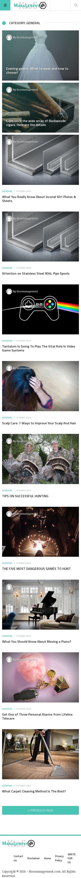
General (7, 191)
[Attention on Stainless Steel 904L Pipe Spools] (40, 236)
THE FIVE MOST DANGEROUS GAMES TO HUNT (36, 568)
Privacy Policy (59, 858)
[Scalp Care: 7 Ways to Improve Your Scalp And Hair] (40, 386)
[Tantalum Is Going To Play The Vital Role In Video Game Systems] (40, 309)
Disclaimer (33, 858)
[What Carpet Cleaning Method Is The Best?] (40, 754)
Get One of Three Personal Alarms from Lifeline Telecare (37, 716)
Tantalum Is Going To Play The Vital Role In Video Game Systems (38, 348)
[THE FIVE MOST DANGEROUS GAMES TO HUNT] (40, 532)
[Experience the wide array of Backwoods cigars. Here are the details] (40, 108)
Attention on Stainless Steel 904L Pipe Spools (36, 273)
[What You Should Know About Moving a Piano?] (40, 604)
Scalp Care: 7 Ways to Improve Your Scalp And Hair (39, 423)
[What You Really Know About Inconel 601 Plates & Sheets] (40, 160)
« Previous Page (40, 810)
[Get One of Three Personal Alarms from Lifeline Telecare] (40, 677)
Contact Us (18, 858)
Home (47, 858)
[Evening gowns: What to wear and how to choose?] (40, 55)
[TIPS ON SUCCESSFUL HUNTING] (40, 459)
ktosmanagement (27, 37)
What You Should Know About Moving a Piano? (36, 641)
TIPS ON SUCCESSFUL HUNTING (25, 495)
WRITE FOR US (72, 858)
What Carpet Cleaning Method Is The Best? (34, 791)
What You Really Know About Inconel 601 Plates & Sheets (39, 198)
